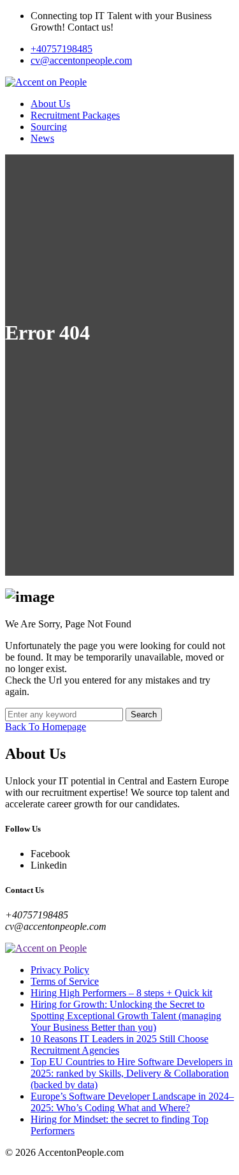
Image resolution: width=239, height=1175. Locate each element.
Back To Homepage (45, 726)
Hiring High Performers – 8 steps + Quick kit (121, 992)
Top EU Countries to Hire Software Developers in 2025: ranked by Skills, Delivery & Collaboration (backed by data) (132, 1073)
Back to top (28, 1163)
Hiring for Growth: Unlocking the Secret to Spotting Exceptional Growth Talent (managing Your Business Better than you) (126, 1016)
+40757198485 (61, 48)
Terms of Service (65, 981)
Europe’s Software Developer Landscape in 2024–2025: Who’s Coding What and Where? (132, 1102)
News (42, 138)
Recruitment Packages (75, 115)
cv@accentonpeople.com (81, 60)
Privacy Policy (60, 969)
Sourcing (49, 126)
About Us (50, 103)
